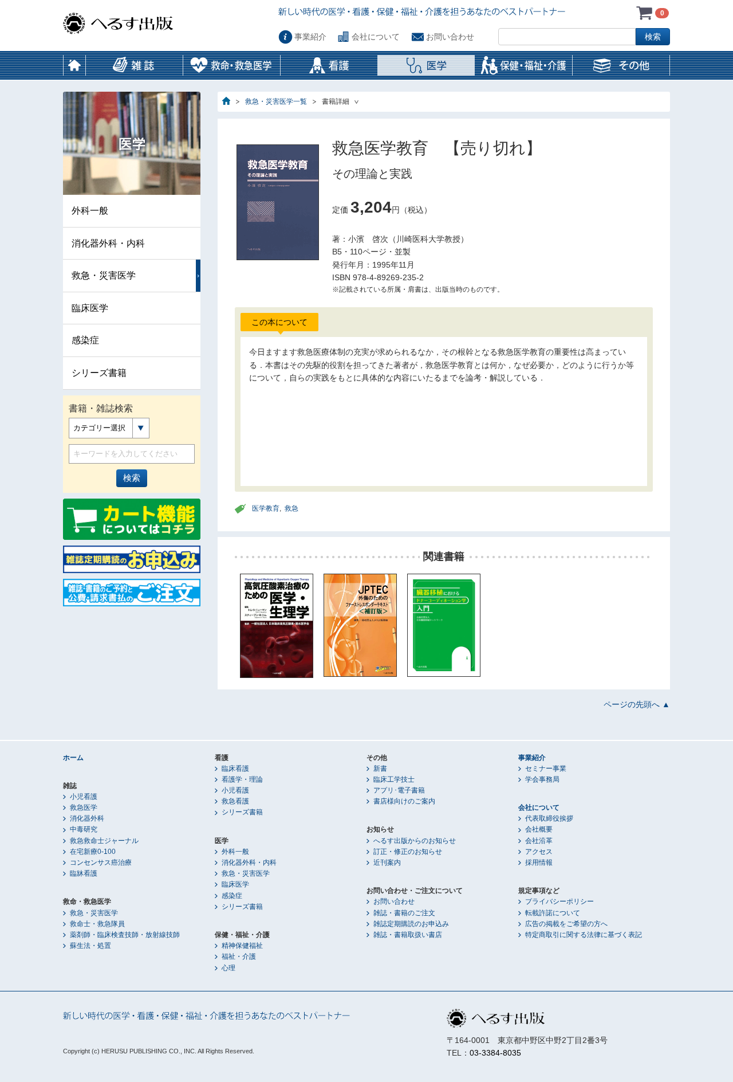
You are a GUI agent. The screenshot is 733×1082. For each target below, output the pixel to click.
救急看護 (235, 801)
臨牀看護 (83, 873)
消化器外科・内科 (108, 243)
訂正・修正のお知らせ (407, 852)
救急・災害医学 (104, 275)
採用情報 (539, 862)
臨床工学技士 (394, 779)
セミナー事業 (545, 769)
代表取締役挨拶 (549, 818)
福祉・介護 (239, 956)
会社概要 (539, 829)
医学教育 (265, 508)
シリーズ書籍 (99, 373)
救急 (291, 508)
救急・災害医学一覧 (276, 101)
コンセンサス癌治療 (101, 862)
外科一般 (90, 210)
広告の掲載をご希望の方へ (566, 924)
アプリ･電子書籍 (399, 790)
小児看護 (83, 797)
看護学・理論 (242, 779)
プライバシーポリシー (559, 901)
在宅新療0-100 (93, 852)
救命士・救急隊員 (97, 924)
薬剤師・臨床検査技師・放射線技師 (125, 935)
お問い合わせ (450, 36)
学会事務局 (542, 779)
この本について (279, 322)
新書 (380, 769)
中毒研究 (83, 829)
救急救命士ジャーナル (104, 841)
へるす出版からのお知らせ (414, 841)
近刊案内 (387, 862)
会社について (376, 36)
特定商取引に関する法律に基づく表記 (583, 935)
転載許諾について (552, 913)
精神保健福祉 (242, 946)
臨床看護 (235, 769)
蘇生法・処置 (90, 946)
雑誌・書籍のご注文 (404, 913)
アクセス (539, 852)
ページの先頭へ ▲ (637, 704)
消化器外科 (87, 818)
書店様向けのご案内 (404, 801)
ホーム (74, 65)
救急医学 (83, 807)
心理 (228, 968)
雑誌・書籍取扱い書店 (407, 935)
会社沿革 (539, 841)
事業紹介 (310, 36)
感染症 (85, 340)
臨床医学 (90, 308)
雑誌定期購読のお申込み (411, 924)
